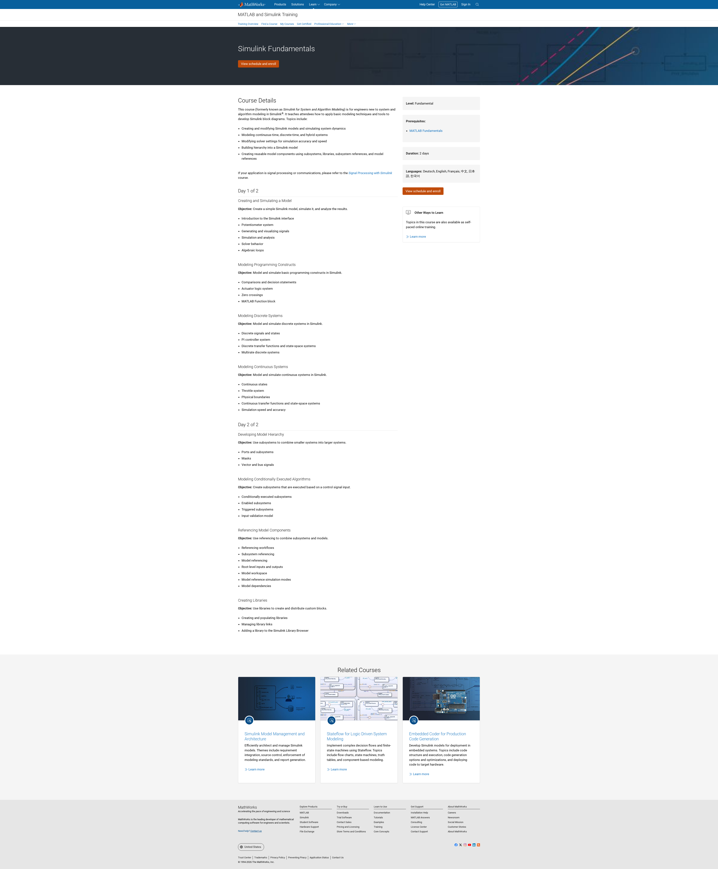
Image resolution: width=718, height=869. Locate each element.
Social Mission (455, 822)
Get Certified (304, 23)
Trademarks (260, 857)
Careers (452, 812)
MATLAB (304, 812)
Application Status (319, 857)
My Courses (287, 23)
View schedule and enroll (258, 64)
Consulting (416, 822)
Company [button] (330, 4)
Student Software (309, 822)
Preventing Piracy (297, 857)
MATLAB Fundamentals (426, 131)
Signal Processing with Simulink (370, 173)
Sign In (465, 4)
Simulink (304, 817)
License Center (419, 826)
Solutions (297, 4)
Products (280, 4)
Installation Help (419, 812)
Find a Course (269, 23)
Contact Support (419, 831)
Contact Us (338, 857)
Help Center (427, 4)
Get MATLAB (448, 4)
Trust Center (244, 857)
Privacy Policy (277, 857)
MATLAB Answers (420, 817)
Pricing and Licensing (348, 826)
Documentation (382, 812)
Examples (379, 822)
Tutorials (378, 817)
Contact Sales (344, 822)
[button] (477, 4)
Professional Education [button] (327, 23)
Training (378, 826)
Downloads (343, 812)
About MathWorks (457, 831)
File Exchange (307, 831)
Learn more (418, 236)
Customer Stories (457, 826)
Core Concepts (381, 831)
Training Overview (248, 23)
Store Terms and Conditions (351, 831)
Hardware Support (309, 826)
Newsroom (453, 817)
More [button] (350, 23)
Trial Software (344, 817)
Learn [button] (313, 4)
